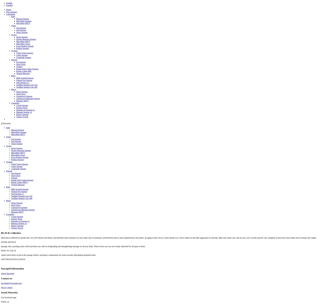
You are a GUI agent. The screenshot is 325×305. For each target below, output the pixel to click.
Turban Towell (22, 117)
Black (13, 89)
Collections (10, 14)
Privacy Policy (7, 288)
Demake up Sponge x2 (25, 110)
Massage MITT (22, 101)
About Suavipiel (7, 273)
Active (14, 35)
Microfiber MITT (23, 23)
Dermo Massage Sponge (26, 39)
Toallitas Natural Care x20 (26, 85)
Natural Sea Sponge (24, 80)
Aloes (13, 26)
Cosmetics (15, 103)
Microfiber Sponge (23, 21)
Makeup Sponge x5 (24, 112)
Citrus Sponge (22, 55)
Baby (13, 76)
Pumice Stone (21, 108)
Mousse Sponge (22, 19)
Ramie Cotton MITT (19, 182)
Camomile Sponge (23, 57)
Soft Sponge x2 (22, 83)
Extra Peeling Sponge (25, 46)
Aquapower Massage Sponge (28, 99)
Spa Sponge (21, 28)
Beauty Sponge (22, 114)
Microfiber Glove (23, 44)
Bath (13, 16)
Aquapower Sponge (24, 96)
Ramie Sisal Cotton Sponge (27, 69)
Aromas (14, 51)
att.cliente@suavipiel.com (11, 283)
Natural (14, 60)
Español (9, 5)
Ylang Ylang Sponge (24, 53)
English (9, 3)
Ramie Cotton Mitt (23, 71)
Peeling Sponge (22, 48)
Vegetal (19, 67)
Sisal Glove (21, 64)
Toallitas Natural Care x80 (26, 87)
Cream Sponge (22, 105)
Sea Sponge (21, 62)
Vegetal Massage (23, 73)
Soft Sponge (21, 30)
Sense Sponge (22, 32)
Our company (11, 12)
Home (8, 10)
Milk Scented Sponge (25, 78)
